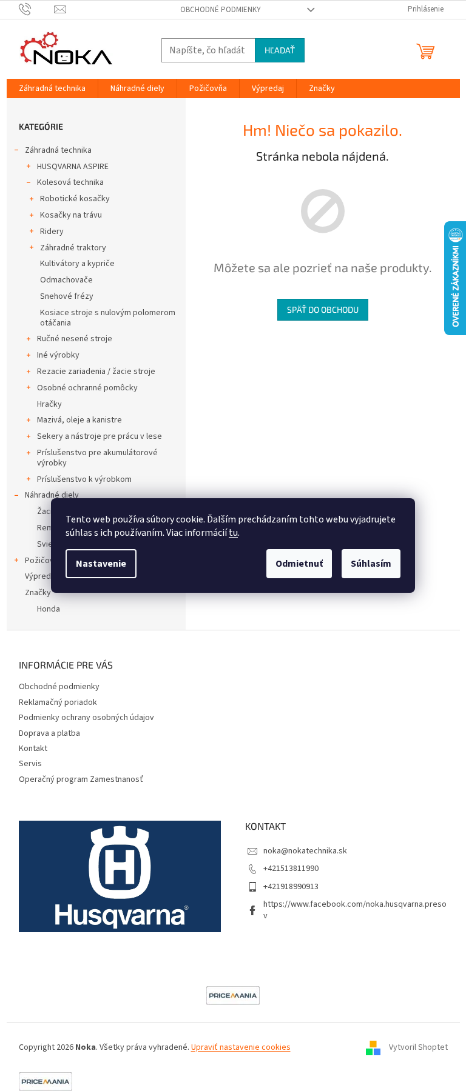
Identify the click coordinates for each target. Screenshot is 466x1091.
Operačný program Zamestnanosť (81, 779)
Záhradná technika (58, 150)
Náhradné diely (52, 495)
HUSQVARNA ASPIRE (73, 167)
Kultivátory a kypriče (77, 264)
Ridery (52, 231)
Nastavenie (101, 563)
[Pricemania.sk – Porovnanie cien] (233, 995)
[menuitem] (52, 88)
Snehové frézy (66, 296)
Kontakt (33, 748)
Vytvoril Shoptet (418, 1047)
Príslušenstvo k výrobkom (84, 479)
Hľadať (280, 50)
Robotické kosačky (75, 199)
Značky (38, 593)
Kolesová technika (70, 182)
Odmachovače (66, 280)
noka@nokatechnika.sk (305, 851)
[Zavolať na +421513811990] (37, 9)
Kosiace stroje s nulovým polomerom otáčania (107, 318)
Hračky (49, 404)
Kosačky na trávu (71, 215)
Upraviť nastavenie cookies (241, 1047)
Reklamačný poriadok (58, 702)
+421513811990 (291, 868)
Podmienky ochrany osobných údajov (86, 718)
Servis (30, 764)
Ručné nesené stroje (74, 339)
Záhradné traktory (73, 248)
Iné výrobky (58, 355)
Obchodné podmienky (220, 9)
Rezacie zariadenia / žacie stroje (96, 371)
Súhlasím (371, 563)
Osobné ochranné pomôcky (87, 388)
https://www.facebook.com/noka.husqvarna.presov (355, 910)
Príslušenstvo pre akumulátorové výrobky (97, 458)
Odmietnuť (299, 563)
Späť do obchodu (323, 309)
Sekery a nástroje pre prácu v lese (99, 436)
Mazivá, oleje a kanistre (79, 420)
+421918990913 (291, 887)
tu (233, 532)
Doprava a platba (49, 733)
